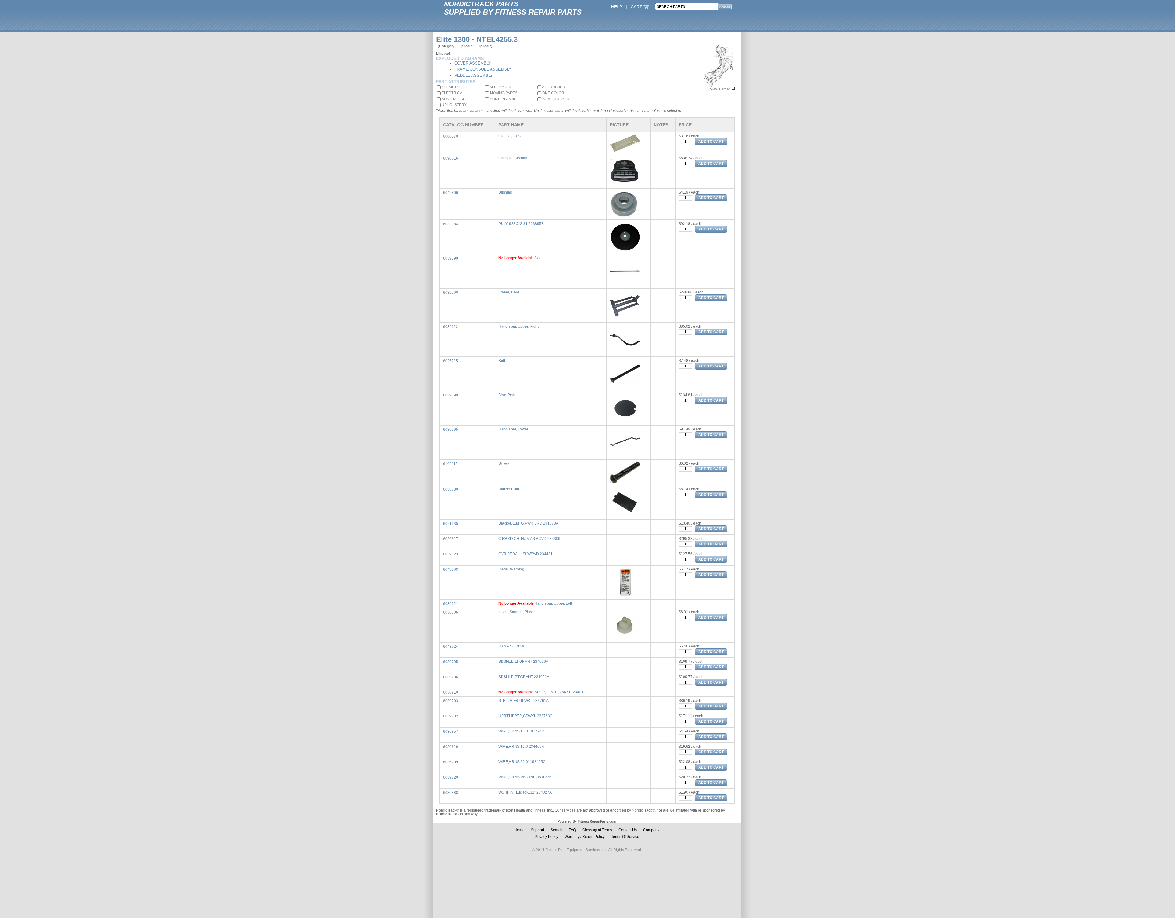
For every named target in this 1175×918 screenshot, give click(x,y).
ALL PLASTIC (501, 87)
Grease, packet (511, 136)
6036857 (450, 731)
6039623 (450, 554)
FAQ (572, 830)
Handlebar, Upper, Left (553, 603)
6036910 (450, 692)
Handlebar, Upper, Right (518, 326)
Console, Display (512, 158)
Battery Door (508, 489)
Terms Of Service (625, 837)
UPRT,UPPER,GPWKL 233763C (525, 716)
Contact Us (627, 830)
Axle (538, 258)
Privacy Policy (546, 837)
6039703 (450, 701)
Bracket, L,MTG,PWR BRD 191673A (528, 523)
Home (519, 830)
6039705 (450, 662)
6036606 (450, 612)
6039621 (450, 604)
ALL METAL (451, 87)
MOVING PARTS (503, 93)
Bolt (501, 361)
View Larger (720, 89)
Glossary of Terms (597, 830)
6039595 (450, 429)
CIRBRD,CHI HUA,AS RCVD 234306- (529, 538)
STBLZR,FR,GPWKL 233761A (523, 701)
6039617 (450, 539)
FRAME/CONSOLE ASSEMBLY (483, 69)
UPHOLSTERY (454, 105)
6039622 (450, 327)
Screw (503, 463)
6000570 (450, 136)
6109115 (450, 464)
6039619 (450, 747)
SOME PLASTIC (503, 99)
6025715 (450, 361)
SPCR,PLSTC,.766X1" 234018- (561, 692)
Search (556, 830)
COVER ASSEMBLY (472, 63)
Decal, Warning (511, 569)
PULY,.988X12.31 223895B (521, 224)
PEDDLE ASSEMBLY (473, 75)
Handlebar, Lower (513, 429)
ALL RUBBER (553, 87)
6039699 (450, 395)
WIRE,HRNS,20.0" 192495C (522, 762)
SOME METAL (453, 99)
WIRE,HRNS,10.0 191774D (521, 731)
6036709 (450, 762)
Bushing (505, 192)
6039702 (450, 716)
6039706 (450, 677)
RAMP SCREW (511, 646)
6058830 (450, 489)
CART (637, 6)
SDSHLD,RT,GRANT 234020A (523, 677)
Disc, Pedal (507, 395)
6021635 (450, 524)
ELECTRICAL (452, 93)
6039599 (450, 258)
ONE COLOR (552, 93)
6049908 (450, 569)
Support (537, 830)
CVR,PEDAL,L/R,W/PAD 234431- (526, 554)
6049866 (450, 192)
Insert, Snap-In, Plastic (516, 612)
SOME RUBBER (555, 99)
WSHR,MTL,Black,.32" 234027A (525, 792)
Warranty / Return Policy (585, 837)
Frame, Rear (508, 292)
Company (651, 830)
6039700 (450, 292)
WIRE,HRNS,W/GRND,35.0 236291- (528, 777)
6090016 (450, 158)
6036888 (450, 793)
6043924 (450, 646)
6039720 (450, 777)
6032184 (450, 224)
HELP (616, 6)
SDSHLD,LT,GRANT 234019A (523, 661)
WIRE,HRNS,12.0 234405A (521, 746)
